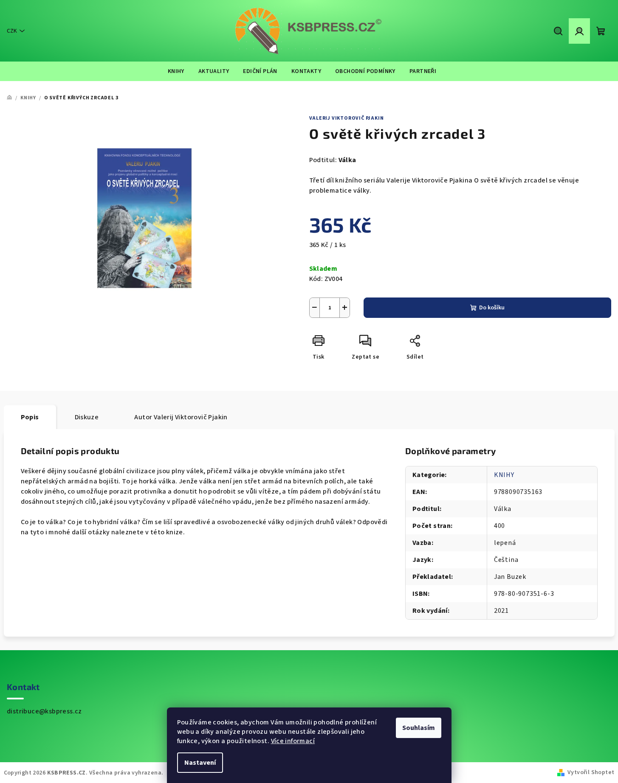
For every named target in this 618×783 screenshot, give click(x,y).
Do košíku (492, 307)
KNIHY (504, 475)
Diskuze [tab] (87, 417)
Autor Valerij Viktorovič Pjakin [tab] (180, 417)
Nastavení (200, 762)
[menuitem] (176, 71)
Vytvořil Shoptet (590, 772)
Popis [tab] (30, 417)
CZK (12, 31)
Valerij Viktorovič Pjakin (346, 118)
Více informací (293, 741)
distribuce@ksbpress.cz (44, 711)
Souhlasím (418, 727)
